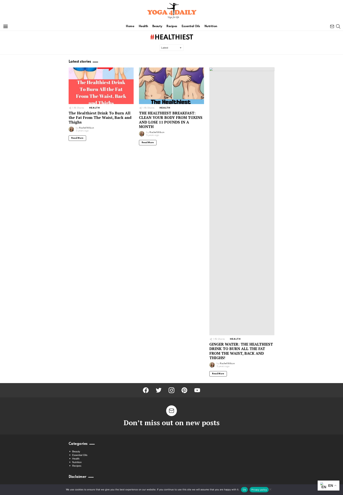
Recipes (171, 26)
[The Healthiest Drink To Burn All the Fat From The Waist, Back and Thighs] (101, 85)
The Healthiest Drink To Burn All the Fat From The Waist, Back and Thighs (100, 117)
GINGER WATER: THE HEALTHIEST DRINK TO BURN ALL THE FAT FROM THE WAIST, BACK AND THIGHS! (241, 351)
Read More (77, 138)
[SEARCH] (338, 26)
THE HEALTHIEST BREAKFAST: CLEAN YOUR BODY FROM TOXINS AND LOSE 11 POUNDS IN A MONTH (170, 119)
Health (143, 26)
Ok (244, 489)
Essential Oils (191, 26)
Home (130, 26)
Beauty (157, 26)
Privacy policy (259, 489)
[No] (270, 489)
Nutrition (210, 26)
